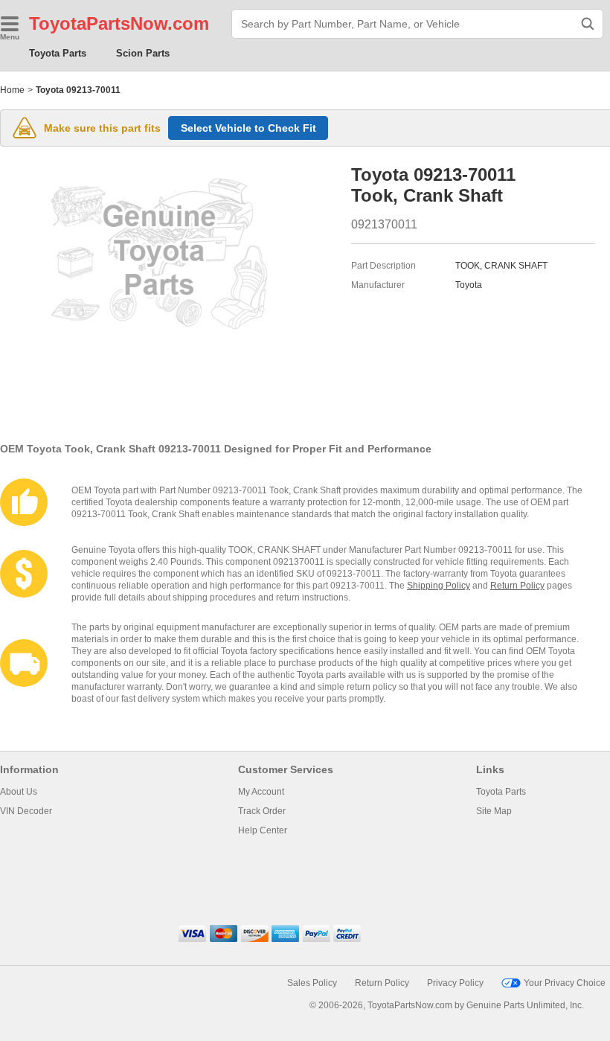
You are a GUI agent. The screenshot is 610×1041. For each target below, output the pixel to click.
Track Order (262, 811)
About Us (18, 792)
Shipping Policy (438, 585)
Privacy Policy (455, 983)
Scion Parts (143, 53)
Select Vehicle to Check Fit (248, 128)
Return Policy (517, 585)
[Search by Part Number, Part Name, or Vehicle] (588, 24)
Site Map (494, 811)
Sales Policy (312, 983)
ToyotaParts (79, 23)
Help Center (262, 830)
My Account (261, 792)
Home (12, 90)
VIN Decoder (26, 811)
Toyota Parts (57, 53)
